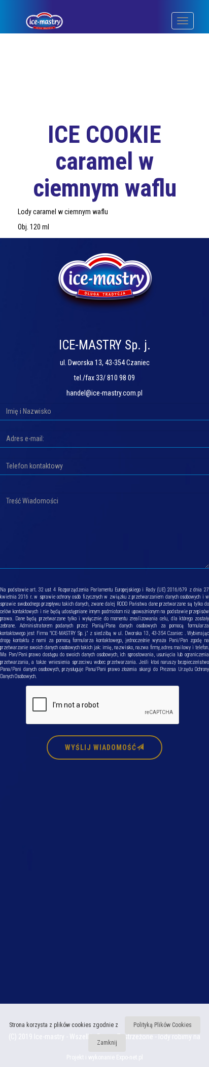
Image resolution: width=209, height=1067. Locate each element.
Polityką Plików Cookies (162, 1025)
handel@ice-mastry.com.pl (104, 393)
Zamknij (107, 1042)
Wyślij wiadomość (100, 747)
